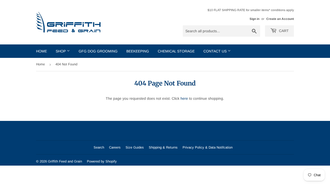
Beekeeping (137, 51)
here (184, 98)
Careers (115, 147)
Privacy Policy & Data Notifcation (208, 147)
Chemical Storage (176, 51)
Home (41, 51)
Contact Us (215, 51)
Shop (61, 51)
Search (99, 147)
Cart (283, 31)
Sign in (254, 19)
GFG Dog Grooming (98, 51)
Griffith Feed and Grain (65, 161)
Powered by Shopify (102, 161)
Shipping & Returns (163, 147)
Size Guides (135, 147)
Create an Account (280, 19)
